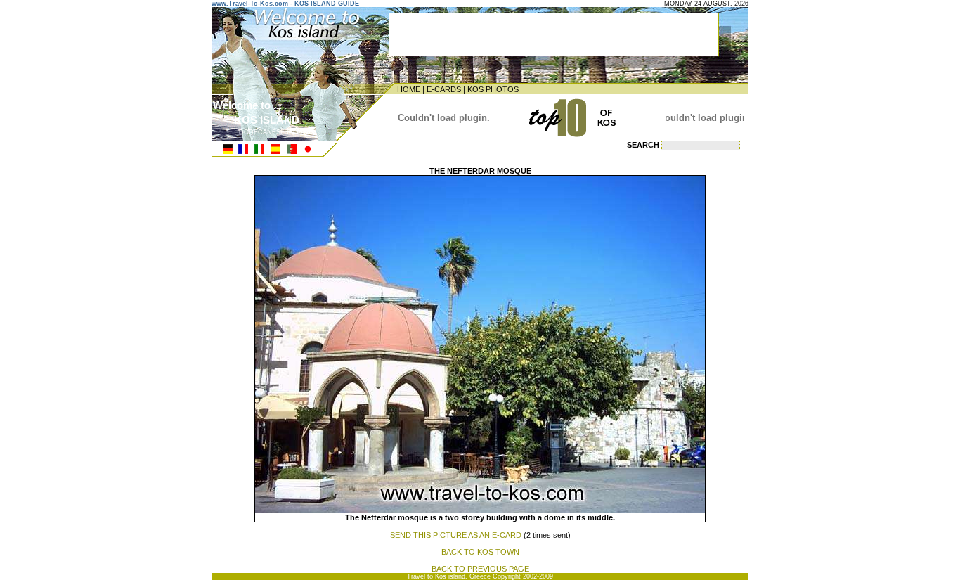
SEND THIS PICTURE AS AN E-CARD (455, 535)
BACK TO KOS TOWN (480, 552)
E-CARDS (444, 89)
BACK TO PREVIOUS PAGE (480, 569)
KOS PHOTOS (493, 89)
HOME (408, 89)
